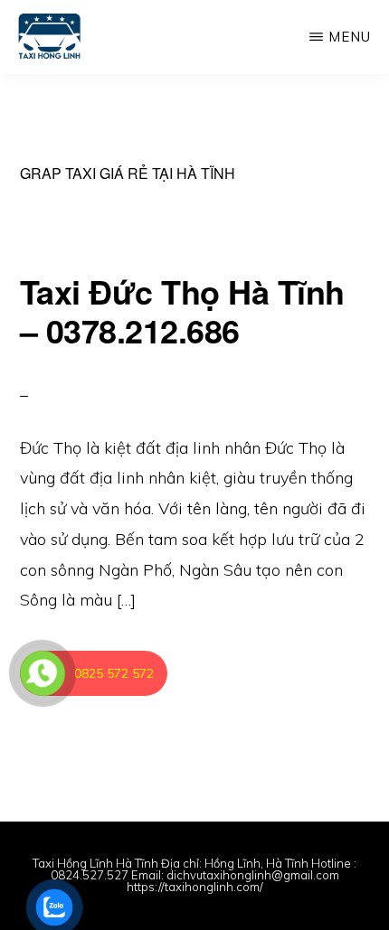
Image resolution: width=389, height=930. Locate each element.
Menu (349, 36)
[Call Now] (42, 673)
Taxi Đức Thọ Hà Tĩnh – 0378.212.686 (182, 310)
